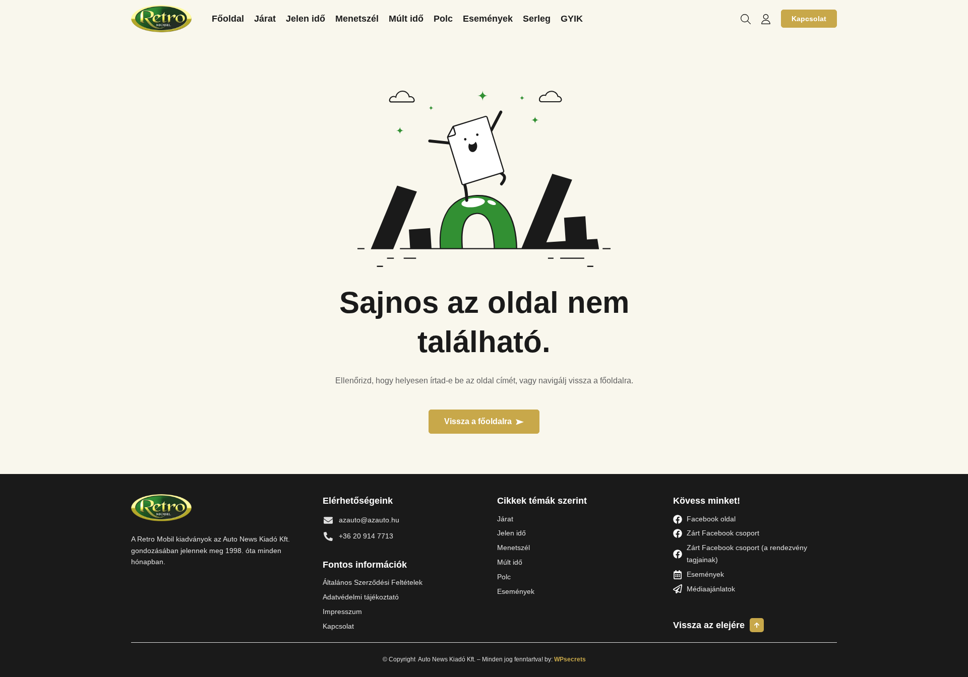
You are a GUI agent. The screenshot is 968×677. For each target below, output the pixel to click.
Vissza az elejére (709, 625)
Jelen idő (305, 19)
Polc (443, 19)
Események (488, 19)
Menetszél (357, 19)
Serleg (537, 19)
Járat (265, 19)
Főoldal (228, 19)
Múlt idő (406, 19)
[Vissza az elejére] (757, 625)
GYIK (572, 19)
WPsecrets (570, 659)
